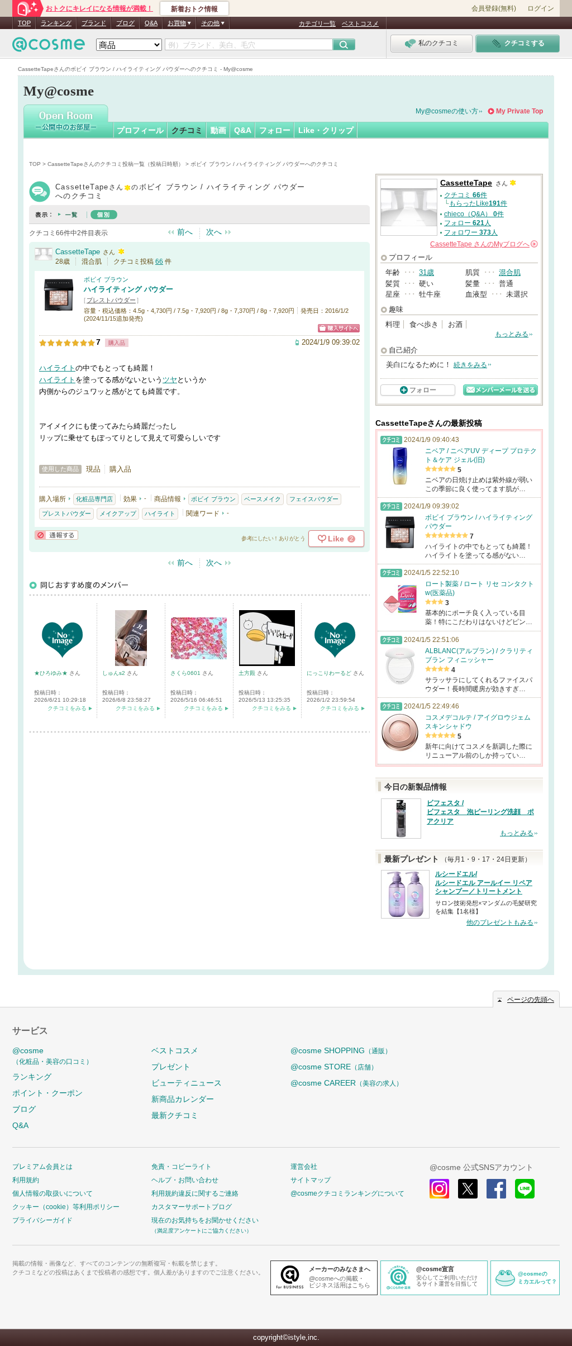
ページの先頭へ (530, 999)
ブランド (94, 23)
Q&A (151, 23)
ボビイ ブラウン (106, 279)
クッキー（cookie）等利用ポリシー (66, 1207)
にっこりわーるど (330, 673)
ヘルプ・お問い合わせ (184, 1180)
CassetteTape (77, 252)
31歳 (426, 272)
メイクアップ (117, 513)
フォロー (274, 130)
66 (159, 261)
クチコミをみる (67, 708)
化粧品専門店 (94, 499)
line (525, 1188)
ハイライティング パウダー (128, 289)
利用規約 (25, 1180)
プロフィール (140, 130)
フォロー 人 (467, 223)
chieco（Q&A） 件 (474, 214)
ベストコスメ (360, 23)
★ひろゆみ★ (51, 673)
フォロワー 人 (471, 232)
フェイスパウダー (314, 499)
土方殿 (248, 673)
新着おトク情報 (194, 9)
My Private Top (519, 111)
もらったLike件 (478, 203)
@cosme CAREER (346, 1082)
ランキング (56, 23)
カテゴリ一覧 (317, 23)
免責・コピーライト (181, 1167)
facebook (496, 1188)
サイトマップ (310, 1180)
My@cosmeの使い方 (447, 111)
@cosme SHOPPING (341, 1050)
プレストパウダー (111, 300)
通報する (56, 535)
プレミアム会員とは (42, 1167)
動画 (218, 130)
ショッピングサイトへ (339, 328)
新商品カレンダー (182, 1099)
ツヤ (170, 379)
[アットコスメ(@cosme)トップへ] (48, 47)
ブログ (125, 23)
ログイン (540, 8)
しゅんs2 (114, 673)
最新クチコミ (174, 1115)
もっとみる (511, 334)
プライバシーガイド (42, 1220)
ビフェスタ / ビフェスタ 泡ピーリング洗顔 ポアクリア (480, 812)
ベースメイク (262, 499)
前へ (185, 231)
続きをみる (470, 365)
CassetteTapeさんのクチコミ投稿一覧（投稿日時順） (115, 164)
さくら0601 (186, 673)
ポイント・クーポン (47, 1092)
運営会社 (303, 1167)
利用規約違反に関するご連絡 (195, 1193)
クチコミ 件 (465, 195)
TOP (24, 23)
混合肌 (510, 272)
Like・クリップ (326, 130)
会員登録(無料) (493, 8)
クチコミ (187, 130)
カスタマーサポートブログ (191, 1207)
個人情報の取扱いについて (52, 1193)
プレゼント (170, 1066)
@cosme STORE (334, 1066)
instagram (439, 1188)
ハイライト (57, 368)
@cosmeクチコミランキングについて (347, 1193)
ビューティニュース (186, 1082)
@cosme (52, 1056)
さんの (483, 244)
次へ (214, 231)
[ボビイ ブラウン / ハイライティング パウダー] (58, 310)
